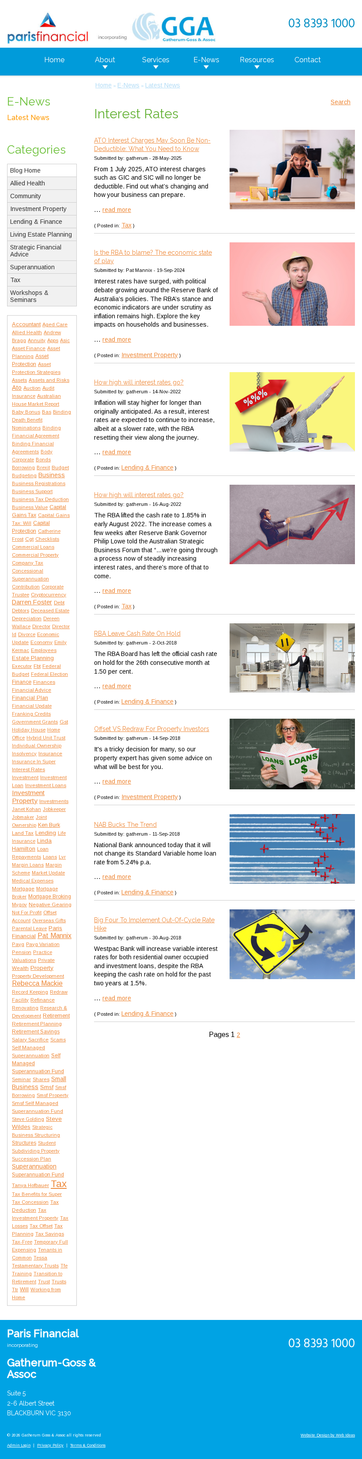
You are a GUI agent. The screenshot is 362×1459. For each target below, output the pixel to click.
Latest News (28, 117)
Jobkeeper (54, 809)
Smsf (46, 1087)
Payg (18, 944)
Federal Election (49, 674)
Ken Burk (49, 825)
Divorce (26, 634)
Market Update (48, 872)
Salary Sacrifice (30, 1039)
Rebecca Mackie (37, 983)
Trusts (59, 1281)
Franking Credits (31, 713)
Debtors (20, 610)
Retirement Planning (37, 1023)
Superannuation (32, 267)
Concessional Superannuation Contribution (30, 578)
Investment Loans (45, 785)
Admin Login (18, 1445)
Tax (15, 279)
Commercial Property (35, 555)
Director (41, 626)
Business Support (32, 491)
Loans (50, 857)
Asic (65, 340)
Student (47, 1143)
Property (41, 968)
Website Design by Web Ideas (328, 1435)
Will (24, 1289)
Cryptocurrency (48, 594)
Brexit (43, 467)
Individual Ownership (36, 745)
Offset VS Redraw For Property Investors (151, 728)
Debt (59, 602)
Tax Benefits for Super (37, 1194)
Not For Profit (26, 912)
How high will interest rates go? (139, 382)
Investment (25, 777)
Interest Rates (28, 769)
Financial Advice (31, 690)
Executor (22, 666)
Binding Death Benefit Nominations (41, 419)
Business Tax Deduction (40, 499)
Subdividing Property (36, 1151)
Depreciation (26, 618)
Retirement (56, 1016)
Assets (19, 380)
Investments (53, 801)
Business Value (30, 507)
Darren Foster (32, 602)
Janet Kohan (26, 809)
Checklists (47, 539)
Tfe (64, 1265)
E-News (206, 60)
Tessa (40, 1257)
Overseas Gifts (49, 920)
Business (51, 475)
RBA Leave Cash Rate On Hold (137, 633)
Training (22, 1273)
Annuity (36, 340)
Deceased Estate (50, 610)
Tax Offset (41, 1226)
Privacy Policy (50, 1445)
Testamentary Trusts (35, 1265)
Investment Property (38, 208)
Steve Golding (28, 1119)
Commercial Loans (33, 547)
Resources (257, 60)
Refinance (42, 1000)
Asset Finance (28, 348)
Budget (60, 467)
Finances (44, 682)
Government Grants (35, 721)
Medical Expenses (32, 880)
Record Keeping (30, 992)
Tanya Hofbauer (30, 1185)
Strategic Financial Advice (35, 251)
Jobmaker (23, 817)
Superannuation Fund (38, 1175)
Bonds (43, 459)
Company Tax (27, 563)
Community (25, 196)
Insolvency (24, 753)
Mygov (19, 904)
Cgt (29, 539)
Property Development (38, 976)
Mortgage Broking (49, 896)
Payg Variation (43, 944)
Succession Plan (31, 1158)
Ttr (15, 1289)
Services (156, 60)
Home (54, 60)
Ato (17, 387)
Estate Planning (33, 658)
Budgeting (24, 475)
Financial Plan (30, 697)
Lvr (62, 857)
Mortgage (23, 888)
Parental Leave (29, 928)
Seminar (21, 1079)
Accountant (26, 324)
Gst (64, 721)
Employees (44, 650)
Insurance (50, 753)
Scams (58, 1039)
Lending (45, 832)
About (105, 60)
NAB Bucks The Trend (125, 824)
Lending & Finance (36, 221)
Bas (46, 412)
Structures (24, 1143)
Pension (21, 952)
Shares (41, 1079)
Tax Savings (49, 1234)
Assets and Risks (49, 380)
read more (116, 209)
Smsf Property (52, 1095)
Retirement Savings (36, 1032)
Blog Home (25, 170)
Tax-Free (22, 1241)
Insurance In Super (34, 761)
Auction (32, 388)
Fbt (37, 666)
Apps (52, 340)
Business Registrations (38, 483)
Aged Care (55, 324)
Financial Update (32, 706)
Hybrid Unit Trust (45, 737)
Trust (44, 1281)
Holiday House (28, 729)
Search (341, 102)
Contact (307, 60)
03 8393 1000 (321, 24)
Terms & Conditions (88, 1445)
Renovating (25, 1007)
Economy (41, 642)
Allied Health (27, 183)
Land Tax (23, 833)
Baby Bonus (26, 412)
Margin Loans (28, 864)
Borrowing (23, 467)
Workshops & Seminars (29, 296)
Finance (21, 682)
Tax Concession (30, 1202)
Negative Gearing (50, 904)
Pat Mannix (55, 935)
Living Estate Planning (41, 234)
